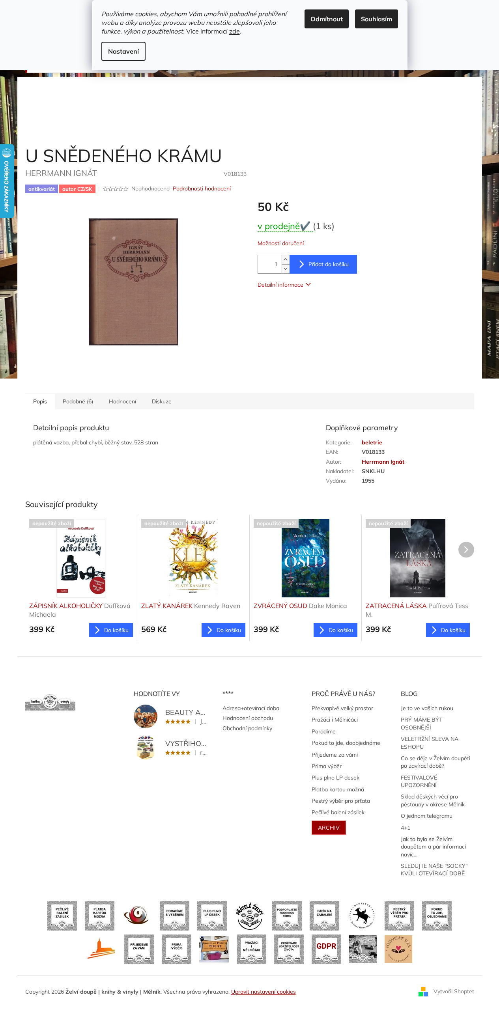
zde (234, 31)
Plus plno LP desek (335, 777)
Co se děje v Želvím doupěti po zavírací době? (435, 762)
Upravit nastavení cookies (263, 991)
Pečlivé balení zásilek (338, 812)
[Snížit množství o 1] (286, 268)
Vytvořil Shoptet (454, 991)
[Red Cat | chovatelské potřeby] (214, 948)
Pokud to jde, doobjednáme (346, 742)
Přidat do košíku (328, 264)
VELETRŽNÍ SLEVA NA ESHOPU (429, 742)
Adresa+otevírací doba (250, 708)
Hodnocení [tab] (122, 401)
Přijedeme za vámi (335, 754)
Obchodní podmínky (247, 728)
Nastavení (123, 51)
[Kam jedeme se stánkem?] (363, 948)
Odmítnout (326, 19)
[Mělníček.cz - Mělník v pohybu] (101, 948)
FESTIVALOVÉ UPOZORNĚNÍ (419, 781)
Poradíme (324, 731)
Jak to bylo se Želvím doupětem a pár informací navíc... (433, 847)
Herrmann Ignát (383, 461)
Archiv (329, 827)
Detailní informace (280, 284)
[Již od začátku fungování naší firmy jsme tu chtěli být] (251, 948)
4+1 (405, 827)
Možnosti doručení (281, 243)
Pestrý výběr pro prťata (341, 800)
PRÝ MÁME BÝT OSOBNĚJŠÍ (421, 723)
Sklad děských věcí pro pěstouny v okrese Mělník (433, 800)
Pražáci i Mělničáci (335, 719)
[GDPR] (326, 948)
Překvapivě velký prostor (342, 708)
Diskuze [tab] (162, 401)
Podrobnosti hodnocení (202, 188)
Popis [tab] (40, 401)
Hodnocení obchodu (247, 718)
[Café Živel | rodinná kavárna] (137, 915)
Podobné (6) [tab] (78, 401)
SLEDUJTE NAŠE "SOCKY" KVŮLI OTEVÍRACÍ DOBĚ (434, 869)
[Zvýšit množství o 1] (286, 259)
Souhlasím (376, 19)
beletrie (372, 442)
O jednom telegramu (426, 815)
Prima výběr (327, 766)
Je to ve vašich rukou (427, 708)
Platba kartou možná (338, 789)
